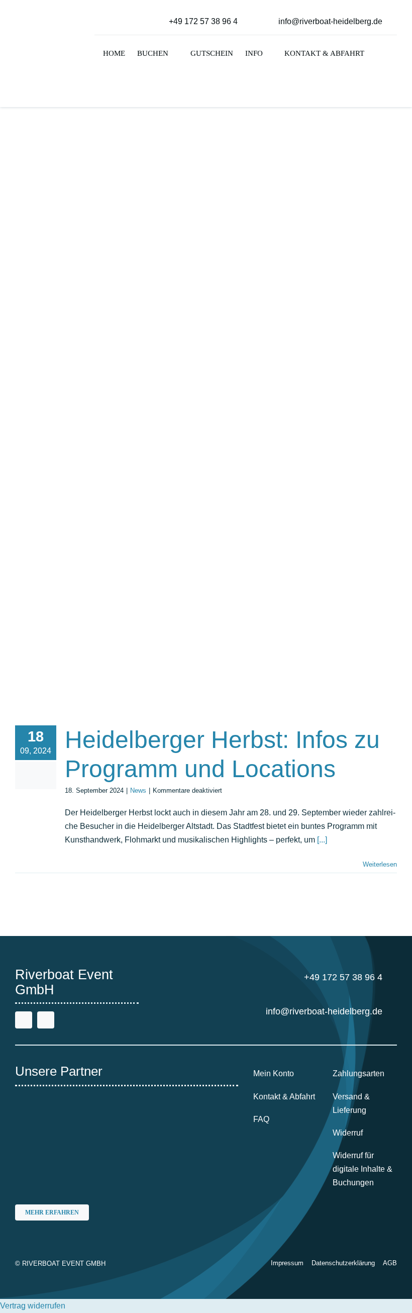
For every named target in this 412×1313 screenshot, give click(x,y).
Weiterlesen (380, 864)
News (138, 790)
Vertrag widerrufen (32, 1305)
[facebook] (23, 1019)
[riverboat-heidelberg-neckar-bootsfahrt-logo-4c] (46, 25)
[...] (322, 839)
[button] (379, 54)
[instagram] (45, 1019)
